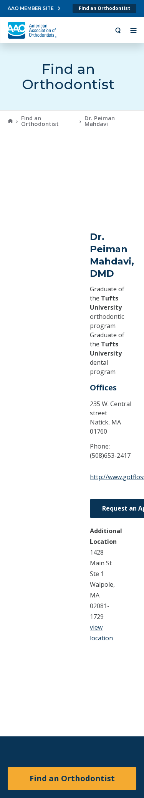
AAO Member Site (31, 8)
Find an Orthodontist (104, 8)
